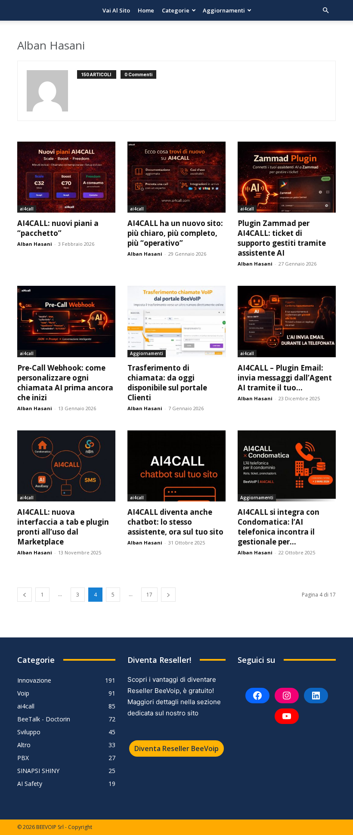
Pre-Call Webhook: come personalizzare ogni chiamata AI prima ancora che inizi (65, 382)
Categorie (175, 10)
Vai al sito (116, 10)
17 (149, 594)
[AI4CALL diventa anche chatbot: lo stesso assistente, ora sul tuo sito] (176, 465)
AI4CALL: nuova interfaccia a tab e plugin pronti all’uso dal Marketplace (63, 527)
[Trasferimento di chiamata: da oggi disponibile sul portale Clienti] (176, 321)
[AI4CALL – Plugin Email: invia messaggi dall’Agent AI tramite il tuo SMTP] (287, 321)
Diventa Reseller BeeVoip (176, 748)
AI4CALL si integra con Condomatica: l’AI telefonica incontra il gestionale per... (278, 527)
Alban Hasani (34, 244)
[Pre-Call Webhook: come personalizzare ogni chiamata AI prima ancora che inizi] (66, 321)
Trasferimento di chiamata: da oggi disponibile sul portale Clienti (167, 382)
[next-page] (168, 595)
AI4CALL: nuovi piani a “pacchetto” (58, 228)
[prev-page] (24, 595)
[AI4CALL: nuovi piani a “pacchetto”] (66, 177)
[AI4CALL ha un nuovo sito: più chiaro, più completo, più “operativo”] (176, 177)
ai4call (27, 209)
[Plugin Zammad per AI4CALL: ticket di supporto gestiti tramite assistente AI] (287, 177)
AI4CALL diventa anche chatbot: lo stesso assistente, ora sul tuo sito (175, 522)
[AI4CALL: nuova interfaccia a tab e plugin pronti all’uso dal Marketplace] (66, 465)
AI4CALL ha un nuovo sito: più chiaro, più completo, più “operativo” (175, 233)
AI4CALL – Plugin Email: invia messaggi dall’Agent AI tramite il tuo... (285, 378)
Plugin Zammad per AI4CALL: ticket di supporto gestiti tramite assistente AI (282, 238)
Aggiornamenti (224, 10)
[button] (325, 10)
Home (146, 10)
